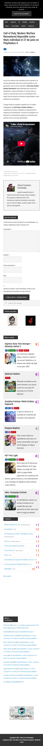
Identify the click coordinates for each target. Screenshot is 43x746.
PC (17, 350)
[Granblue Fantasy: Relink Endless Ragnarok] (11, 417)
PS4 (5, 49)
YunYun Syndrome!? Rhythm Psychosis (16, 564)
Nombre (6, 255)
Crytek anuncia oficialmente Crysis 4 (22, 632)
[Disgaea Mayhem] (11, 441)
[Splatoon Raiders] (11, 387)
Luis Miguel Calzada (9, 682)
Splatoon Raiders (12, 374)
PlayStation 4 (14, 175)
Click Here (6, 625)
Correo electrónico (9, 265)
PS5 (6, 350)
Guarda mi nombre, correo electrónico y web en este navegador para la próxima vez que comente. (19, 290)
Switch (21, 350)
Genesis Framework (28, 740)
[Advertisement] (21, 596)
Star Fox (7, 541)
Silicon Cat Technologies (26, 737)
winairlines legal (8, 662)
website (5, 632)
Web (4, 276)
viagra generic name (9, 669)
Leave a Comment (30, 52)
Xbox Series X (12, 350)
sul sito (5, 655)
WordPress (37, 740)
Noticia (13, 171)
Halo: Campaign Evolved (15, 492)
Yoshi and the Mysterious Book (14, 546)
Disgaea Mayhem (12, 428)
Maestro (21, 682)
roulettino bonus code (10, 636)
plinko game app (8, 649)
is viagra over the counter (11, 675)
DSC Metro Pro (17, 740)
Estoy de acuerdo (21, 14)
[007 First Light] (11, 468)
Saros (6, 555)
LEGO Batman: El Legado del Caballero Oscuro (19, 560)
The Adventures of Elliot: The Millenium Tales (18, 534)
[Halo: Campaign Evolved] (11, 505)
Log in (21, 742)
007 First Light (11, 455)
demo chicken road (9, 642)
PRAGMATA (8, 569)
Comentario (7, 229)
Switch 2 (26, 350)
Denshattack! (8, 529)
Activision (14, 173)
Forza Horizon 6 (9, 550)
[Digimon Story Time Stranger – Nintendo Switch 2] (11, 359)
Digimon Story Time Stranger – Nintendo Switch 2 (18, 345)
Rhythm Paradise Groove (12, 525)
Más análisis (7, 576)
